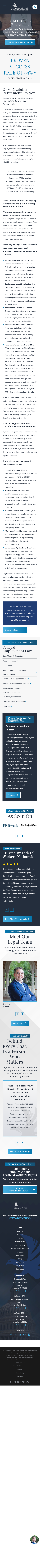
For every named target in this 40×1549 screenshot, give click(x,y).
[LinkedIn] (20, 1335)
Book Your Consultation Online (18, 1189)
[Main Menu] (4, 7)
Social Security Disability (15, 558)
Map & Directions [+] (20, 1291)
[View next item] (22, 836)
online (27, 185)
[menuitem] (20, 656)
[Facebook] (11, 1335)
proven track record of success (19, 222)
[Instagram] (29, 1335)
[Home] (19, 7)
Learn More (18, 1023)
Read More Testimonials (16, 919)
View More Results (18, 1151)
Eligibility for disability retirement (17, 574)
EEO (28, 351)
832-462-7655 (19, 1218)
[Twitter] (15, 1335)
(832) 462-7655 (14, 188)
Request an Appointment (18, 42)
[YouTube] (24, 1335)
